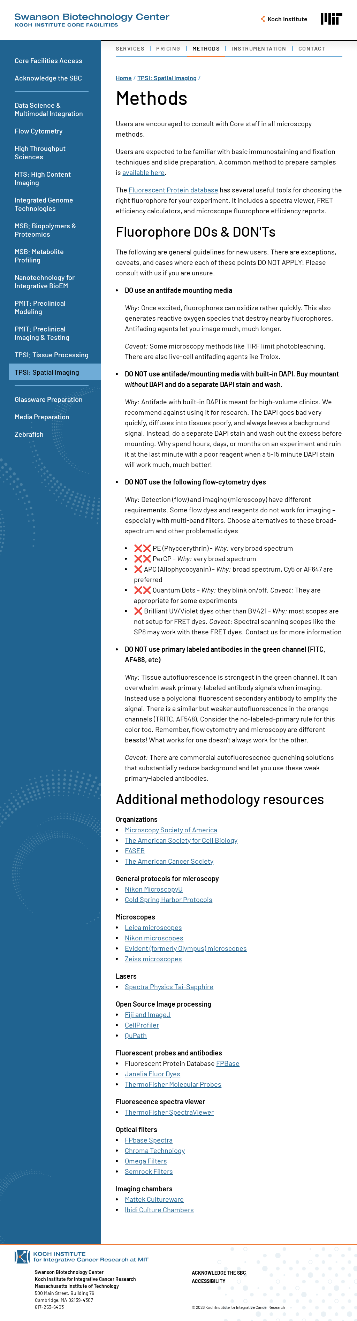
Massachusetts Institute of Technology (77, 1286)
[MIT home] (331, 19)
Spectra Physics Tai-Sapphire (169, 986)
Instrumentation (259, 48)
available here (143, 172)
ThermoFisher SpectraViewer (169, 1112)
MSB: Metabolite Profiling (39, 255)
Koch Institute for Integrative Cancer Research (85, 1279)
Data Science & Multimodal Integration (49, 109)
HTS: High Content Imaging (43, 178)
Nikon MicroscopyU (154, 889)
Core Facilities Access (48, 60)
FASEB (135, 850)
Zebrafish (29, 434)
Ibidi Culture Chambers (159, 1209)
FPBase (228, 1063)
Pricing (168, 48)
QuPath (136, 1035)
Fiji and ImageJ (148, 1014)
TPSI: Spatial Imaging (47, 372)
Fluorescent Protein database (173, 189)
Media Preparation (42, 416)
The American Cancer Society (169, 861)
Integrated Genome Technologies (44, 204)
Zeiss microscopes (153, 958)
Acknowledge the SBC (48, 78)
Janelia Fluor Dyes (152, 1073)
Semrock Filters (149, 1171)
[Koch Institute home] (150, 1256)
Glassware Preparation (49, 399)
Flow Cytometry (39, 131)
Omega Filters (146, 1160)
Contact (312, 48)
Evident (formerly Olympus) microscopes (186, 948)
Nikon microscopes (154, 937)
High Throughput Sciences (40, 152)
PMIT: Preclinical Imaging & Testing (42, 332)
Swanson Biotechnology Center (69, 1272)
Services (130, 48)
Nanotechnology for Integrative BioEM (45, 281)
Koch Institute (287, 19)
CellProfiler (142, 1025)
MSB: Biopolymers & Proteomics (45, 229)
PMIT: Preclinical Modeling (40, 307)
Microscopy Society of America (171, 829)
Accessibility (209, 1281)
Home (124, 78)
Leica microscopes (153, 927)
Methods (206, 48)
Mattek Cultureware (154, 1199)
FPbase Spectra (149, 1140)
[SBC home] (92, 20)
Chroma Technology (155, 1150)
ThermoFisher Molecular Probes (173, 1084)
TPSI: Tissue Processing (52, 354)
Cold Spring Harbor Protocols (168, 899)
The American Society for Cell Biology (181, 840)
